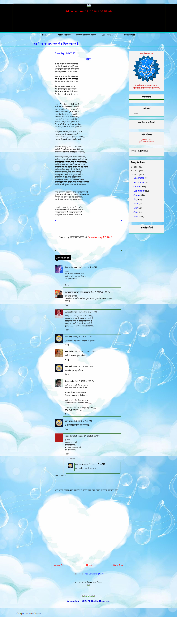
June (135, 203)
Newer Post (59, 565)
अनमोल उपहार (129, 35)
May (135, 207)
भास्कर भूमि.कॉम (64, 35)
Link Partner (107, 35)
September (139, 190)
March (136, 216)
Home (45, 35)
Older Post (118, 565)
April (135, 212)
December (138, 178)
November (138, 182)
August (137, 195)
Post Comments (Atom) (94, 574)
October (137, 186)
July (135, 199)
